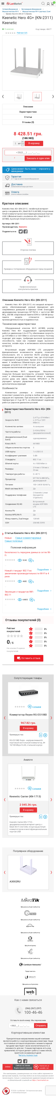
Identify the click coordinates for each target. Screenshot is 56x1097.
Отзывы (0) (28, 122)
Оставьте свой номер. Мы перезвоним (28, 1020)
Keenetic (23, 227)
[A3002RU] (28, 865)
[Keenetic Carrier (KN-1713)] (28, 774)
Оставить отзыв (30, 658)
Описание (28, 106)
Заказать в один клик (38, 158)
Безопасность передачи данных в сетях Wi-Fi (28, 554)
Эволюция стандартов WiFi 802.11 (19, 593)
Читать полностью (28, 1055)
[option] (28, 63)
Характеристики (28, 112)
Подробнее (43, 569)
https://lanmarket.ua (40, 1080)
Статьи (28, 117)
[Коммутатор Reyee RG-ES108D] (28, 692)
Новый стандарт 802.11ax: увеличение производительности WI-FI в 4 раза (27, 573)
